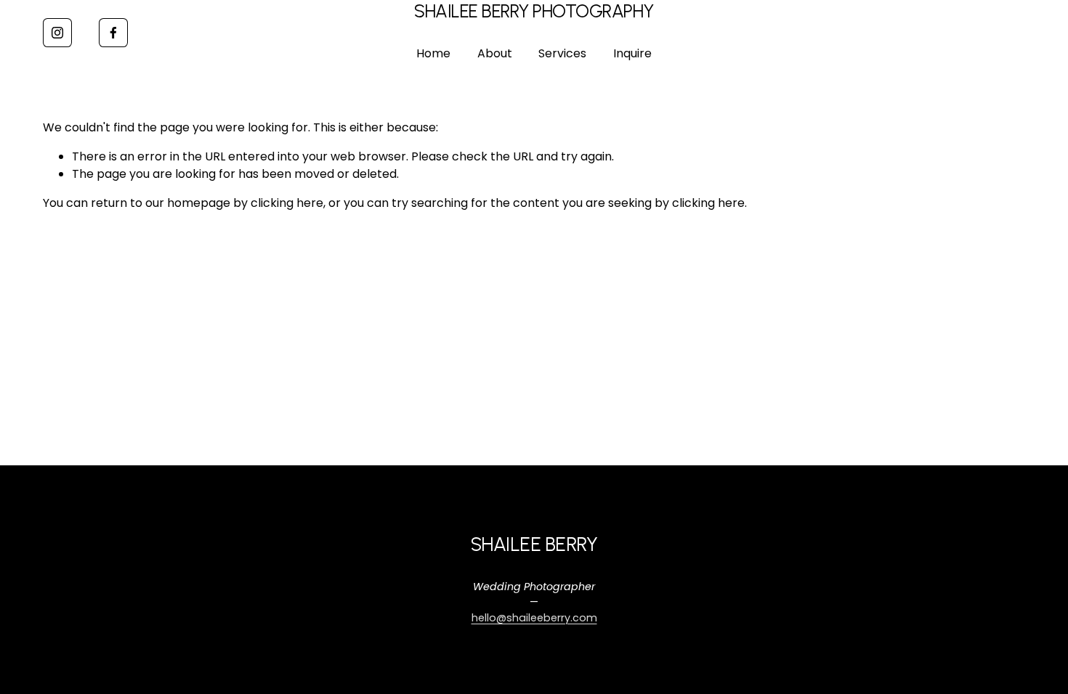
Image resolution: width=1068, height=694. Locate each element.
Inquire (632, 53)
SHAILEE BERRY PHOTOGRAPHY (534, 11)
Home (433, 53)
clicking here (287, 203)
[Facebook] (113, 32)
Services (562, 53)
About (494, 53)
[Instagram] (57, 32)
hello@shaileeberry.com (534, 618)
